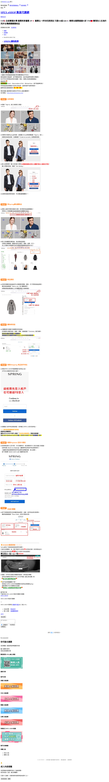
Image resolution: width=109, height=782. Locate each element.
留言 (18, 604)
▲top (2, 614)
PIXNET (42, 759)
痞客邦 (14, 604)
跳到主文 (3, 17)
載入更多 (3, 617)
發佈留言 (3, 626)
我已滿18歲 (4, 778)
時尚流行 (13, 609)
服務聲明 (70, 759)
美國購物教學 (14, 611)
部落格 (6, 32)
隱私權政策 (63, 759)
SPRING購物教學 (11, 41)
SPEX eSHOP (4, 595)
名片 (5, 34)
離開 (9, 778)
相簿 (5, 30)
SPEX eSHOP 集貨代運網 (15, 12)
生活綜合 (13, 27)
